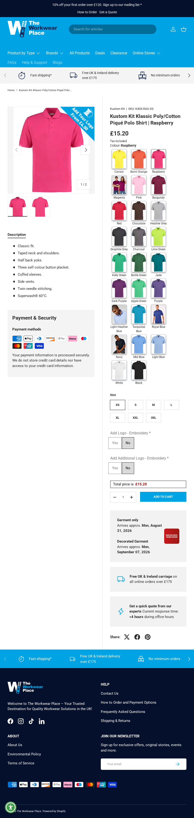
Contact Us (110, 693)
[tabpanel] (51, 271)
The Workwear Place (29, 811)
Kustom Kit (117, 109)
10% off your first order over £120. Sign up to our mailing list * (97, 5)
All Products (80, 53)
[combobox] (113, 29)
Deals (100, 53)
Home (11, 90)
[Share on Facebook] (137, 637)
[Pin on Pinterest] (147, 637)
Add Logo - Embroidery (130, 433)
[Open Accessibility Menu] (11, 807)
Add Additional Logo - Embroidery (139, 458)
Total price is (130, 484)
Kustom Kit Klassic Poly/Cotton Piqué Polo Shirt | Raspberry (45, 90)
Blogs (57, 62)
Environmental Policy (24, 754)
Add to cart (163, 496)
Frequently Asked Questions (123, 712)
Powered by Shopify (54, 811)
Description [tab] (17, 234)
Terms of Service (21, 763)
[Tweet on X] (127, 637)
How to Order (87, 12)
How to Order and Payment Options (128, 702)
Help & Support (34, 62)
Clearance (118, 53)
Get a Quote (108, 12)
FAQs (12, 62)
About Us (15, 745)
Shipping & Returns (115, 721)
